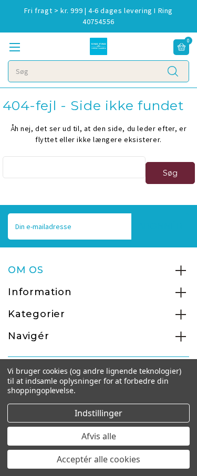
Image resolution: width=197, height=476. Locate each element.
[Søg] (172, 70)
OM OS (26, 270)
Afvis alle (98, 436)
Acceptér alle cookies (98, 459)
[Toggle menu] (14, 47)
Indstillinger (98, 413)
